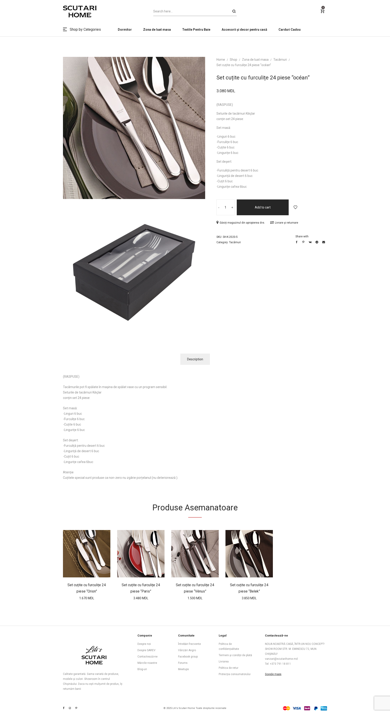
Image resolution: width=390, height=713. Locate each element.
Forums (183, 662)
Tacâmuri (280, 59)
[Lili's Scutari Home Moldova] (76, 708)
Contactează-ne (147, 656)
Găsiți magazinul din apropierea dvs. (243, 222)
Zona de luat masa (255, 59)
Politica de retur (228, 667)
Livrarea (224, 661)
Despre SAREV (146, 650)
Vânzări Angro (187, 650)
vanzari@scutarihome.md (281, 658)
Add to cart (263, 207)
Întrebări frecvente (189, 644)
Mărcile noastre (147, 662)
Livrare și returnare (286, 222)
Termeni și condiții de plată (235, 655)
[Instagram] (70, 708)
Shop (233, 59)
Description (195, 359)
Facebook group (188, 656)
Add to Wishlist (295, 207)
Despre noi (144, 644)
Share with (302, 236)
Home (220, 59)
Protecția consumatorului (235, 674)
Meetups (183, 669)
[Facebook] (63, 708)
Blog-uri (142, 669)
